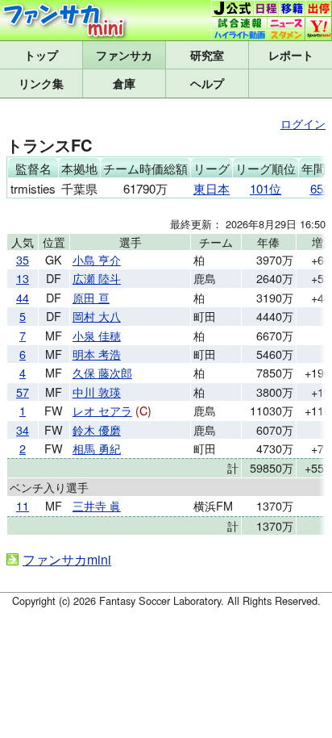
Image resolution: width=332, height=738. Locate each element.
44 (22, 297)
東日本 (211, 188)
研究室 (207, 55)
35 (22, 259)
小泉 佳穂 (97, 335)
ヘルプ (207, 83)
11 (22, 505)
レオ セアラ (102, 410)
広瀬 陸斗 (97, 277)
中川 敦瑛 (97, 391)
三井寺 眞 (97, 505)
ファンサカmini (124, 55)
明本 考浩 (97, 353)
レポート (290, 55)
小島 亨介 (97, 259)
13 (22, 277)
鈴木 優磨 (97, 429)
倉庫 (124, 83)
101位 (265, 188)
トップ (41, 55)
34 (22, 429)
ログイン (303, 123)
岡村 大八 (97, 315)
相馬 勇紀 (97, 448)
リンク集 (41, 83)
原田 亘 (91, 297)
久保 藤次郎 (102, 372)
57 (22, 391)
